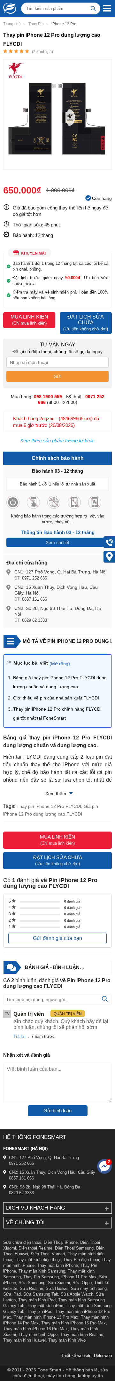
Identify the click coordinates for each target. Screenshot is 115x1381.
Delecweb (103, 1355)
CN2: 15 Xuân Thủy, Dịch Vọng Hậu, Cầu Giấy (52, 1172)
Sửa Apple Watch (77, 1294)
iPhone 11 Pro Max (78, 1276)
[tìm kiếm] (93, 8)
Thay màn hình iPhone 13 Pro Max (46, 1317)
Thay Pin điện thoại (81, 1259)
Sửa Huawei (57, 1288)
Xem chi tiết (57, 542)
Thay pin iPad (39, 1311)
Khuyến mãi (33, 253)
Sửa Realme (31, 1288)
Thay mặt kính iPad (45, 1305)
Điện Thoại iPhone (61, 1242)
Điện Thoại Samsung (74, 1248)
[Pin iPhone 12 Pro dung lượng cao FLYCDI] (57, 166)
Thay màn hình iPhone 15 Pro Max (73, 1323)
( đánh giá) (42, 52)
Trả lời (19, 1036)
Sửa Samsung (32, 1282)
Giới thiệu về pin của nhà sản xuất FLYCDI (56, 697)
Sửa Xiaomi (59, 1282)
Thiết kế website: (77, 1355)
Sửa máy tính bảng (89, 1288)
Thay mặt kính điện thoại (38, 1259)
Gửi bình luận (57, 1110)
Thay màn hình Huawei (24, 1340)
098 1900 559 (48, 396)
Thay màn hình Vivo (67, 1340)
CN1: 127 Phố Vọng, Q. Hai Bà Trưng (44, 1157)
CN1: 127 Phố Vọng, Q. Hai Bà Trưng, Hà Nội (60, 571)
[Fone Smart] (8, 8)
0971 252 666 (34, 578)
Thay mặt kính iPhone (57, 1265)
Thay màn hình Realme (81, 1334)
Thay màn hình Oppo (38, 1334)
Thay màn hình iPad (37, 1300)
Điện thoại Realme (35, 1248)
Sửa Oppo (82, 1282)
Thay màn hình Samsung (42, 1271)
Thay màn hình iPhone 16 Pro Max (35, 1328)
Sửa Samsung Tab (40, 1294)
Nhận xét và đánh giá (26, 1055)
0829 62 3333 (34, 620)
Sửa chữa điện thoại (22, 1242)
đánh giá (72, 901)
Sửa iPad (12, 1294)
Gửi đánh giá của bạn (57, 938)
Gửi (58, 376)
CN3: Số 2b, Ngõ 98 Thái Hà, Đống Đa (44, 1187)
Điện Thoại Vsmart (48, 1253)
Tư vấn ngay (57, 344)
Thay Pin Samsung (41, 1276)
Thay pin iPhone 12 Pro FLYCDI (49, 806)
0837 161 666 (34, 599)
